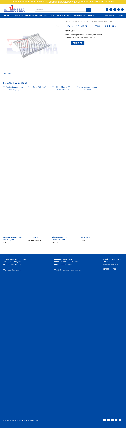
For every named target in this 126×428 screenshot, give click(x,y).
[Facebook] (114, 9)
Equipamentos (75, 22)
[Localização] (107, 9)
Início (66, 22)
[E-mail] (122, 9)
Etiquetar (86, 22)
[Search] (88, 10)
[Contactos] (110, 9)
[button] (58, 24)
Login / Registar (109, 15)
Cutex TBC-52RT (35, 237)
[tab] (18, 73)
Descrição (7, 74)
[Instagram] (118, 9)
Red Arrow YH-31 (84, 237)
